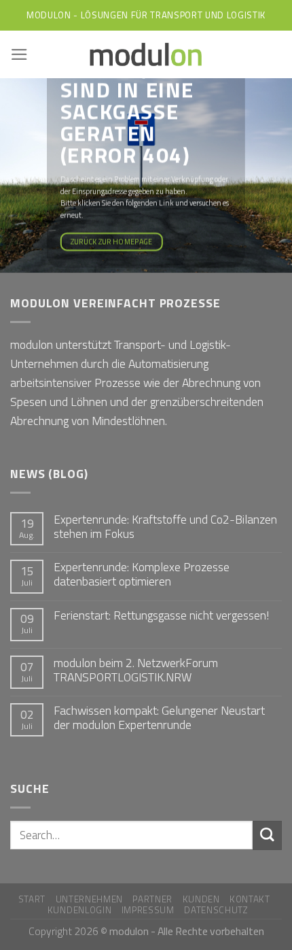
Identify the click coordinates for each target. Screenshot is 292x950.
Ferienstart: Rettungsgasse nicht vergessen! (161, 615)
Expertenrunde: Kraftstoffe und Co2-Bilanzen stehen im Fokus (165, 526)
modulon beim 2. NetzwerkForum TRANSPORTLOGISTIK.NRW (136, 670)
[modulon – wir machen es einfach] (146, 54)
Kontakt (250, 899)
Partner (152, 899)
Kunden (201, 899)
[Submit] (267, 835)
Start (31, 899)
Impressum (148, 910)
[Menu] (19, 54)
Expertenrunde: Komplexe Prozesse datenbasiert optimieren (142, 574)
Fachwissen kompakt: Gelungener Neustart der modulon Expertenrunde (159, 717)
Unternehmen (89, 899)
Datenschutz (216, 910)
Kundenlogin (79, 910)
